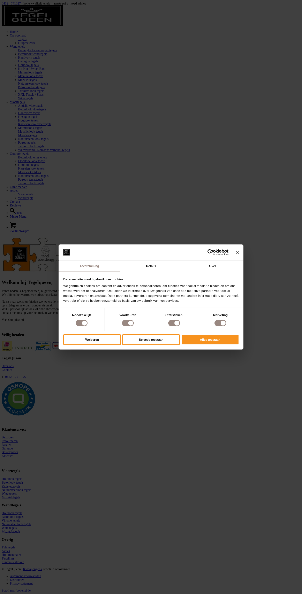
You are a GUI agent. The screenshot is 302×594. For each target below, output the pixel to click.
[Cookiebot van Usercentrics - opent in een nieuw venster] (210, 252)
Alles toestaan (210, 339)
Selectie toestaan (151, 339)
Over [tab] (212, 266)
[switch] (128, 323)
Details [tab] (151, 266)
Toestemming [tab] (89, 266)
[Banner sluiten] (237, 252)
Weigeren (92, 339)
